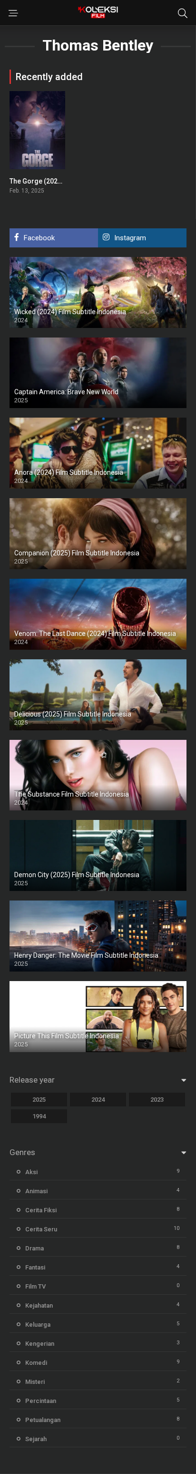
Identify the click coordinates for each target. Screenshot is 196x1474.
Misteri (35, 1381)
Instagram (130, 238)
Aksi (31, 1172)
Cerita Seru (41, 1229)
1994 (39, 1116)
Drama (34, 1248)
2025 (39, 1099)
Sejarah (36, 1439)
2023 (157, 1099)
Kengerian (39, 1343)
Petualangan (42, 1419)
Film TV (35, 1286)
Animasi (36, 1191)
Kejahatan (39, 1305)
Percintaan (40, 1400)
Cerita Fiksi (41, 1210)
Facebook (39, 238)
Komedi (36, 1362)
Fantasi (35, 1267)
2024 (98, 1099)
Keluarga (37, 1324)
